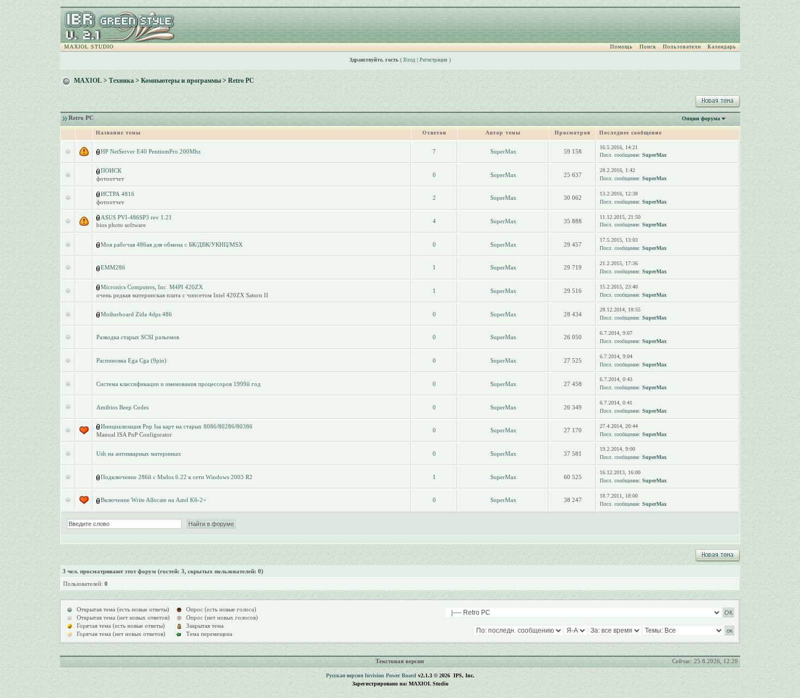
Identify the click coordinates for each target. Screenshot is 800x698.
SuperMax (503, 151)
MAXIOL (88, 80)
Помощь (621, 47)
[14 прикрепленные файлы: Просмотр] (98, 170)
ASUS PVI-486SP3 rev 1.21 (136, 217)
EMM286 (113, 267)
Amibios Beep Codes (122, 407)
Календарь (721, 47)
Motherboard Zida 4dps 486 (136, 314)
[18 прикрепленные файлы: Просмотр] (98, 217)
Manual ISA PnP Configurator (134, 434)
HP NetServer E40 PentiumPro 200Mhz (151, 151)
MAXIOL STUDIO (89, 47)
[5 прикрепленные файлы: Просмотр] (98, 477)
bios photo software (121, 225)
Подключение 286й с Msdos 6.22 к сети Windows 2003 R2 (177, 477)
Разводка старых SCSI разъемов (137, 337)
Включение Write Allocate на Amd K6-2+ (153, 500)
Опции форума (701, 118)
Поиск (647, 47)
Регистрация (433, 60)
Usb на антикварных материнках (138, 453)
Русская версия (344, 675)
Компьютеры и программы (181, 80)
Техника (121, 80)
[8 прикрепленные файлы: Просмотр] (98, 244)
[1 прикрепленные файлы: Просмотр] (98, 267)
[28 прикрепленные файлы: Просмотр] (98, 194)
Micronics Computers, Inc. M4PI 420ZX (152, 287)
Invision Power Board (390, 675)
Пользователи (682, 47)
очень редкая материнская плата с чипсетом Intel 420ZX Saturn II (182, 295)
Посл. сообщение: (620, 155)
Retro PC (241, 80)
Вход (409, 60)
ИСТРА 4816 (117, 194)
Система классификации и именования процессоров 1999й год (178, 384)
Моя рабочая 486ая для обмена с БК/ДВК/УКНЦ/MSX (172, 244)
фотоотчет (110, 178)
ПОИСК (111, 170)
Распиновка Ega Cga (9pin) (131, 360)
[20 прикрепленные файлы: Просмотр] (98, 151)
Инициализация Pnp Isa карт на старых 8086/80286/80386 (177, 426)
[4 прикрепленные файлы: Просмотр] (98, 314)
